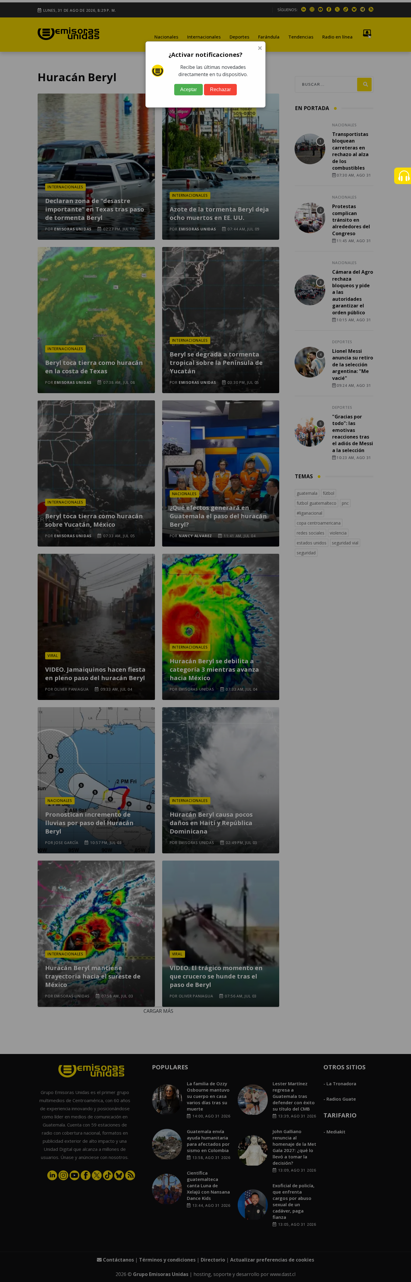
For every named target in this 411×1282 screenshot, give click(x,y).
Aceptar (188, 89)
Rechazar (220, 89)
